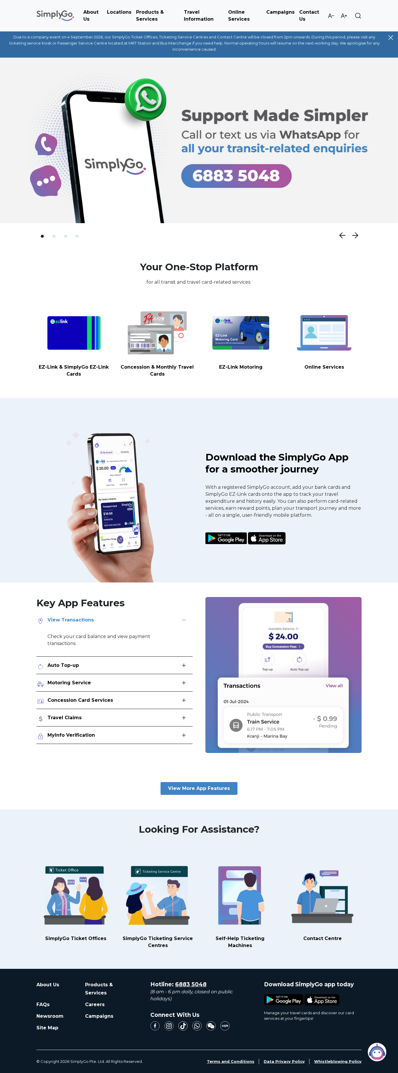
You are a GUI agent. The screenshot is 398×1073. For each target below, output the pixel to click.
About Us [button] (90, 15)
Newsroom (50, 1016)
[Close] (391, 37)
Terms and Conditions (230, 1061)
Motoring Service (69, 683)
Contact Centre (322, 938)
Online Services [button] (239, 15)
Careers (95, 1004)
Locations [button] (119, 12)
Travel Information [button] (199, 15)
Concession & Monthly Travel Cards (157, 371)
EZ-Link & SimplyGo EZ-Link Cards (74, 371)
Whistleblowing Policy (338, 1061)
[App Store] (267, 533)
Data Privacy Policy (284, 1061)
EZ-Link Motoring (241, 367)
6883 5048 (191, 984)
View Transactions (70, 620)
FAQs (43, 1004)
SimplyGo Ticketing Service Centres (158, 942)
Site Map (47, 1028)
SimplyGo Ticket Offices (75, 938)
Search (358, 15)
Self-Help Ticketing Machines (240, 942)
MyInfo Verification (71, 735)
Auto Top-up (63, 665)
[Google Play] (226, 533)
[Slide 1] (42, 236)
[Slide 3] (65, 236)
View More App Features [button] (199, 788)
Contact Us (309, 15)
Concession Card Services (80, 700)
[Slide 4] (77, 236)
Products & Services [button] (150, 15)
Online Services (324, 367)
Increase (343, 15)
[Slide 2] (53, 236)
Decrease (330, 15)
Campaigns (280, 12)
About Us (47, 984)
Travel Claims (64, 718)
